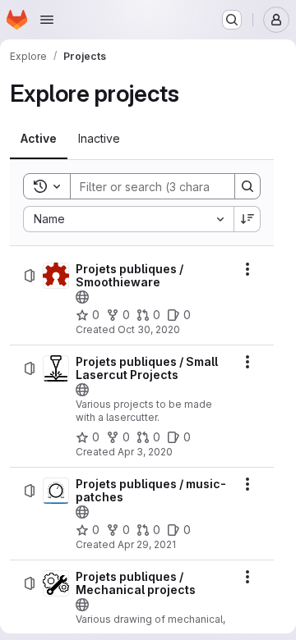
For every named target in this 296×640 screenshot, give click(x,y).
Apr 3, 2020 (145, 452)
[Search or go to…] (232, 20)
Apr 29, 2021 (147, 544)
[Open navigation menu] (47, 20)
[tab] (38, 138)
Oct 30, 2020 (149, 329)
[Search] (247, 186)
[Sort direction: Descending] (247, 219)
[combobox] (128, 219)
